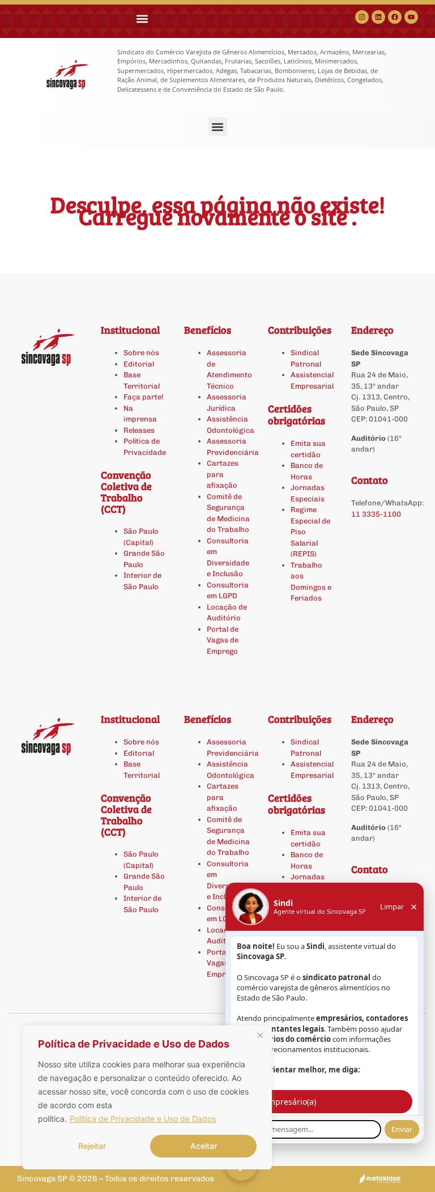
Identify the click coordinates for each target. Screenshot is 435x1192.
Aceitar (203, 1146)
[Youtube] (411, 17)
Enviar (401, 1129)
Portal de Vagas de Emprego (222, 640)
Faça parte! (143, 397)
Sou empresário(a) (281, 1101)
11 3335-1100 (376, 514)
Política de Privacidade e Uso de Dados (143, 1118)
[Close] (260, 1035)
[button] (142, 18)
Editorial (138, 364)
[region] (147, 1097)
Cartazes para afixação (222, 474)
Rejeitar (92, 1146)
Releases (139, 430)
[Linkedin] (378, 17)
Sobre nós (141, 352)
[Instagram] (362, 17)
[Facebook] (395, 17)
